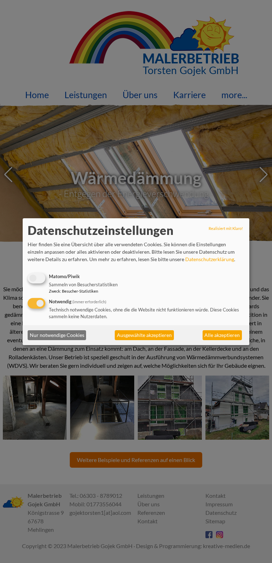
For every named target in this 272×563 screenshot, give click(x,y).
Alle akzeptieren (222, 335)
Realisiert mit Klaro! (226, 228)
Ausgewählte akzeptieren (144, 335)
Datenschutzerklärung (209, 259)
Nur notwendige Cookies (57, 335)
